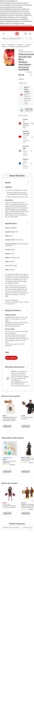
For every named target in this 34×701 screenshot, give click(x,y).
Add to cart (22, 83)
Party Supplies (24, 15)
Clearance (11, 19)
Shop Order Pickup (8, 23)
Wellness (16, 11)
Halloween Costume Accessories (18, 46)
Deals (6, 19)
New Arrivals (19, 19)
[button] (25, 72)
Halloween (13, 3)
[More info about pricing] (31, 75)
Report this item (23, 115)
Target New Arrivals (6, 1)
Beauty (12, 9)
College (7, 3)
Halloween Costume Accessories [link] (11, 527)
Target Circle (20, 25)
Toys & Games (10, 13)
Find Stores (28, 25)
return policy (13, 344)
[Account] (25, 34)
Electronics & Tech (21, 13)
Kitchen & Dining (22, 5)
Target (3, 44)
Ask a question (11, 358)
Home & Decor (12, 5)
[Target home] (17, 33)
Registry (8, 25)
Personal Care (19, 9)
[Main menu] (4, 34)
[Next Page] (32, 413)
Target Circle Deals (22, 21)
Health (11, 11)
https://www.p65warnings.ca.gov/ (20, 385)
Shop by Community (16, 17)
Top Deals (12, 21)
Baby (8, 9)
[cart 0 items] (30, 34)
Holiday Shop (11, 44)
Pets (7, 11)
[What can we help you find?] (17, 38)
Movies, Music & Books (12, 15)
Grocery (12, 7)
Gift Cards (7, 17)
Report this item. (26, 302)
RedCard (13, 25)
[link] (25, 72)
